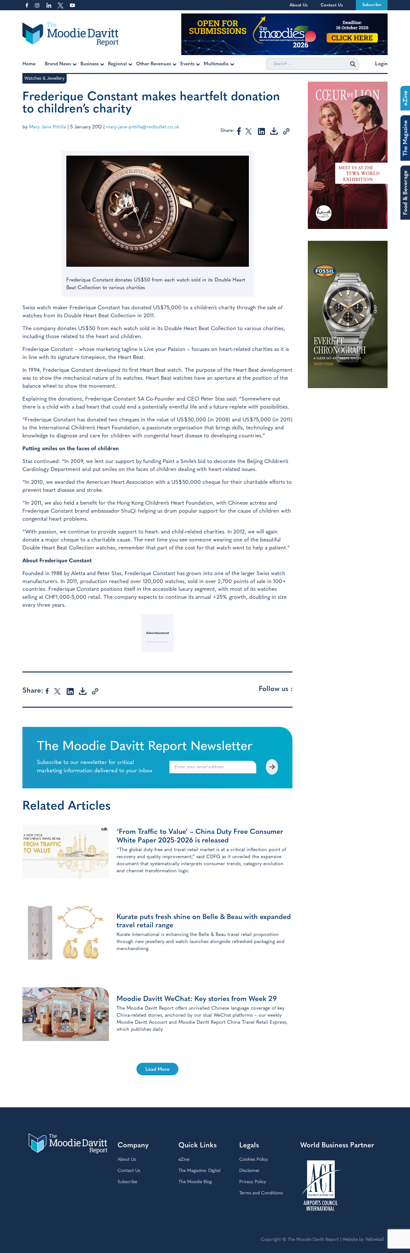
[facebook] (238, 131)
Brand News (58, 64)
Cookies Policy (253, 1159)
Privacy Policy (252, 1182)
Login (381, 64)
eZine (183, 1159)
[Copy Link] (286, 131)
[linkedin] (261, 131)
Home (29, 64)
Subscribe (371, 5)
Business (89, 64)
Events (187, 64)
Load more (157, 1069)
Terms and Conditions (261, 1193)
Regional (117, 64)
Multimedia (216, 64)
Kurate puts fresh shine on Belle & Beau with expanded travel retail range (204, 921)
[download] (273, 131)
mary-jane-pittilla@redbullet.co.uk (142, 127)
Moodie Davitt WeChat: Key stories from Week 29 (197, 999)
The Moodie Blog (195, 1182)
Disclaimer (249, 1170)
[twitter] (249, 131)
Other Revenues (153, 64)
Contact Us (332, 5)
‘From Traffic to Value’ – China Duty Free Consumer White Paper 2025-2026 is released (200, 836)
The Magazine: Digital (199, 1170)
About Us (299, 5)
